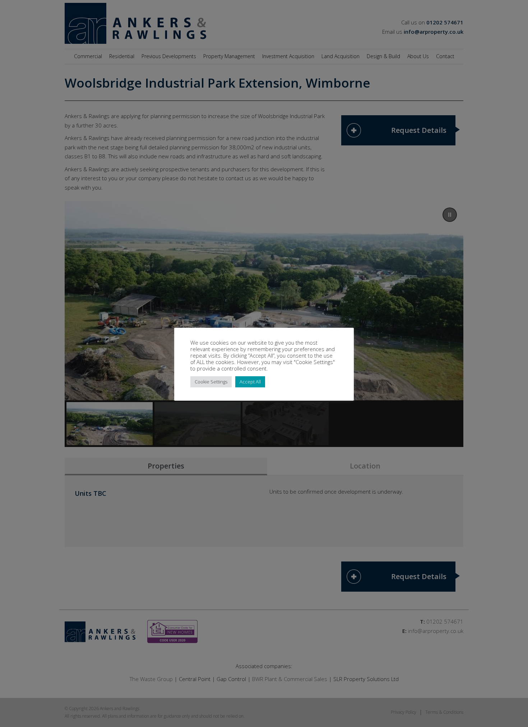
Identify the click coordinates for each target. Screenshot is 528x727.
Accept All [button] (250, 381)
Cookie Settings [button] (211, 381)
